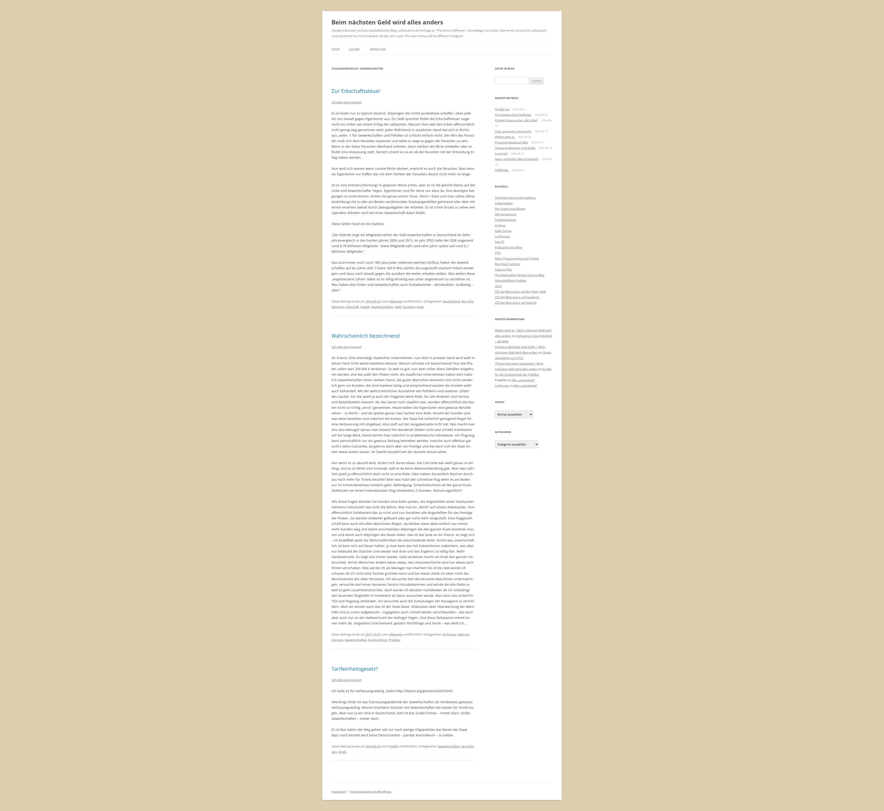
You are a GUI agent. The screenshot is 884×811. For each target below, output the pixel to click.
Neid (398, 307)
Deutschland (451, 301)
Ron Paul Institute (507, 264)
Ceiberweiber (504, 203)
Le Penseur (502, 236)
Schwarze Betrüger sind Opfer (515, 148)
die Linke (467, 301)
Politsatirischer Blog (508, 247)
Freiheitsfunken (505, 220)
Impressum (378, 49)
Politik (393, 746)
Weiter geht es (505, 137)
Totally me (502, 109)
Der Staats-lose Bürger (510, 209)
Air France (449, 634)
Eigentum (338, 307)
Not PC (500, 242)
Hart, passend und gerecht (513, 131)
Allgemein (396, 301)
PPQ (498, 253)
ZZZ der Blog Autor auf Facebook (517, 297)
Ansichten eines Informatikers (515, 198)
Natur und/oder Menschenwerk (516, 159)
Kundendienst (377, 640)
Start (336, 49)
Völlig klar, (502, 170)
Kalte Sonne (503, 231)
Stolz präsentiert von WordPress (370, 791)
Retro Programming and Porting (517, 258)
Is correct (501, 153)
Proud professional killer (511, 142)
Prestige (394, 640)
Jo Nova (500, 225)
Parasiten (408, 307)
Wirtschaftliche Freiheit (510, 280)
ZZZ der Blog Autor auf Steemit (516, 303)
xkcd (498, 286)
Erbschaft (352, 307)
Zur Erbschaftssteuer (356, 90)
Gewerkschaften (382, 307)
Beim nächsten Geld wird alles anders (387, 22)
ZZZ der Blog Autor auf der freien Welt (520, 292)
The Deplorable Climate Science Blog (519, 275)
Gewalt (365, 307)
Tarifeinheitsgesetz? (355, 668)
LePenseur (502, 386)
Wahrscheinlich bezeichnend (366, 335)
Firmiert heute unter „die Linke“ (516, 120)
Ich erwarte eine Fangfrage (513, 115)
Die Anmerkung (505, 214)
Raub (420, 307)
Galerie (354, 49)
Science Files (503, 269)
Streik (342, 752)
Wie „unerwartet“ (523, 380)
